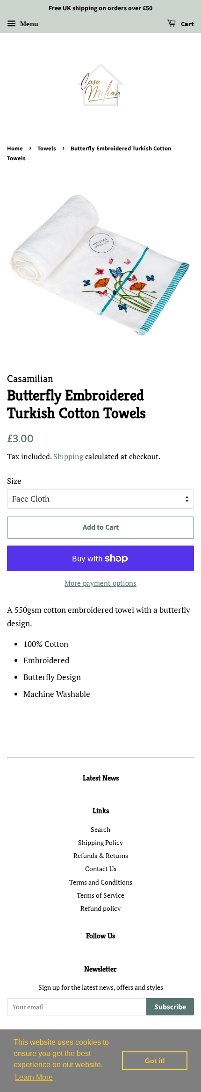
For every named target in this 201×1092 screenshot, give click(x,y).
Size (14, 480)
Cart (186, 24)
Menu (28, 23)
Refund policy (100, 908)
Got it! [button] (155, 1060)
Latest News (101, 778)
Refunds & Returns (100, 855)
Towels (46, 148)
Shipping (68, 456)
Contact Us (100, 868)
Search (100, 829)
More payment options (100, 583)
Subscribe (170, 1007)
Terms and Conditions (100, 882)
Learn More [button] (34, 1077)
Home (15, 148)
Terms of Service (100, 895)
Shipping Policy (100, 842)
